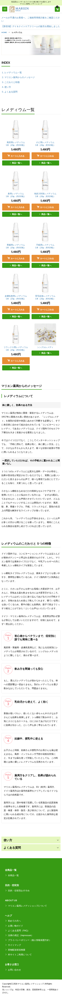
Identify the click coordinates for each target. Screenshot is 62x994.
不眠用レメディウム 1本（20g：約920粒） (45, 246)
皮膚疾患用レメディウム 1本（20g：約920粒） (16, 297)
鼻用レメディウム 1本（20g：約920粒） (16, 194)
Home (4, 32)
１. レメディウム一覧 (11, 72)
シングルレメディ (45, 347)
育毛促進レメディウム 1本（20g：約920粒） (45, 297)
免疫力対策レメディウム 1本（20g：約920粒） (45, 194)
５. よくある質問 (9, 91)
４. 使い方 (6, 87)
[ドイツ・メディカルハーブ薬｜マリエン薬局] (19, 9)
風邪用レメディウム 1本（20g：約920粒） (16, 143)
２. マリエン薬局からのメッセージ (18, 77)
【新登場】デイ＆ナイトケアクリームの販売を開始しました (30, 26)
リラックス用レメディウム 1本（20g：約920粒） (16, 348)
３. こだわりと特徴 (10, 82)
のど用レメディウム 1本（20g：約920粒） (45, 143)
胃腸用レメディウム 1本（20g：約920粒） (16, 246)
